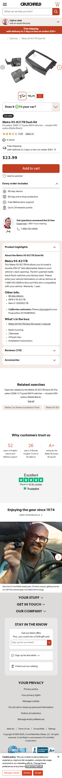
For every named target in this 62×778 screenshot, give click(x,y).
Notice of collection (31, 713)
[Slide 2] (31, 96)
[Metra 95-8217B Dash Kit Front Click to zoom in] (31, 67)
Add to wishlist (15, 176)
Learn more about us (29, 515)
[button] (58, 557)
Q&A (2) (29, 134)
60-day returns (15, 296)
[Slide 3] (40, 96)
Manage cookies (31, 701)
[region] (31, 557)
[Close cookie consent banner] (58, 757)
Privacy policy (31, 689)
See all (31, 401)
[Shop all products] (4, 4)
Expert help (22, 224)
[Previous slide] (2, 67)
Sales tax (10, 729)
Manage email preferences (31, 719)
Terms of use (23, 729)
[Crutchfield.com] (31, 4)
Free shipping (31, 30)
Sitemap (51, 729)
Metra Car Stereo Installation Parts (22, 407)
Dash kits (14, 38)
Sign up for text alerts (26, 655)
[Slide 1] (22, 96)
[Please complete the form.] (49, 643)
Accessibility (38, 729)
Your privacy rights (31, 695)
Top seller (8, 116)
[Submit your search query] (56, 11)
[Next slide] (59, 67)
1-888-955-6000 (29, 229)
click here (44, 309)
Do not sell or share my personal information (31, 707)
